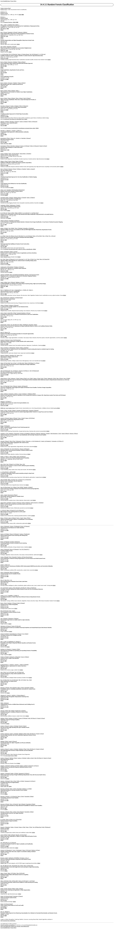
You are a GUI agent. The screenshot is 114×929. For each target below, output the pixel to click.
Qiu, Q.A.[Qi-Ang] (4, 587)
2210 (7, 429)
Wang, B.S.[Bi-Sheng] (29, 363)
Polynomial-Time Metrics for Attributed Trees (14, 119)
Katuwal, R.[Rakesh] (5, 355)
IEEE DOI (2, 43)
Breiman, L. (3, 17)
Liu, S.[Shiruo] (14, 487)
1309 (6, 246)
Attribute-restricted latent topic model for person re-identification (18, 249)
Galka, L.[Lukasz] (4, 495)
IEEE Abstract (3, 28)
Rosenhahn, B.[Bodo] (29, 687)
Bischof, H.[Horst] (43, 146)
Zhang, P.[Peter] (27, 518)
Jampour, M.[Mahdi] (5, 274)
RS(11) (2, 315)
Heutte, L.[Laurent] (31, 169)
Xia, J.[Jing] (3, 259)
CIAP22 (2, 529)
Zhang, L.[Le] (3, 190)
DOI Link (2, 21)
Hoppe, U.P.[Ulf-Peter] (30, 418)
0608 (7, 79)
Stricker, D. (16, 595)
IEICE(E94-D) (3, 35)
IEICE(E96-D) (3, 49)
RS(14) (2, 413)
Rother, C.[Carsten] (15, 827)
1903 (7, 309)
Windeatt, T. (7, 911)
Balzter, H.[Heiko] (4, 228)
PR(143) (2, 467)
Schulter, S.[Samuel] (5, 726)
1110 (7, 36)
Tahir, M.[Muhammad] (5, 370)
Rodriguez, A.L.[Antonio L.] (6, 649)
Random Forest (4, 9)
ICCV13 (2, 751)
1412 (6, 769)
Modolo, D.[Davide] (5, 657)
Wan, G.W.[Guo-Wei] (13, 881)
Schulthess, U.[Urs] (4, 433)
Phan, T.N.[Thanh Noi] (5, 386)
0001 (23, 14)
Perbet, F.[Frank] (4, 888)
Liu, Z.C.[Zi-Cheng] (28, 236)
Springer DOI (3, 79)
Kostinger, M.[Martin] (13, 718)
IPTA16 (2, 621)
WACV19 (2, 582)
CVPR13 (2, 245)
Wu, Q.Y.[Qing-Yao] (13, 54)
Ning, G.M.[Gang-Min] (44, 259)
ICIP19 (2, 567)
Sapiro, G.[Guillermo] (31, 587)
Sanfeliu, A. (14, 695)
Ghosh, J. (17, 24)
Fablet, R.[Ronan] (11, 835)
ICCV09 (2, 124)
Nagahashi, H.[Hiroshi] (13, 32)
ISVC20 (2, 559)
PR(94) (2, 300)
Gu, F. (6, 595)
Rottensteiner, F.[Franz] (14, 347)
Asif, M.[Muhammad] (34, 370)
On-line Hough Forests (9, 755)
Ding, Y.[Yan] (3, 464)
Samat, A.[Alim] (11, 213)
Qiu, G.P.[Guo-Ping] (17, 819)
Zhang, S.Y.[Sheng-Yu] (10, 259)
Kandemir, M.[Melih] (14, 765)
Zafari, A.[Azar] (4, 313)
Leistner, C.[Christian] (14, 726)
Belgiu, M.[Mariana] (5, 251)
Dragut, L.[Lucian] (13, 251)
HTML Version (4, 150)
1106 (6, 854)
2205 (7, 405)
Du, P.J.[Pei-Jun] (4, 213)
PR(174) (2, 513)
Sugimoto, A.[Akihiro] (22, 32)
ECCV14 (2, 860)
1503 (6, 792)
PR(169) (2, 505)
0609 (6, 102)
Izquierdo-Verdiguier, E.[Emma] (23, 313)
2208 (5, 414)
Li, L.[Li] (25, 259)
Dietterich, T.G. (4, 12)
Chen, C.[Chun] (45, 236)
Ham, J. (2, 24)
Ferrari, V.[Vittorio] (25, 657)
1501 (7, 800)
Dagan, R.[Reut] (23, 378)
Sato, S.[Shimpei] (11, 282)
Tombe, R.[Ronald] (4, 557)
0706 (7, 116)
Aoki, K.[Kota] (3, 46)
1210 (7, 823)
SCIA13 (2, 814)
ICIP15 (2, 667)
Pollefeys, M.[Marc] (35, 850)
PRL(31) (2, 156)
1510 (6, 684)
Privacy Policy (13, 1)
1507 (6, 691)
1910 (7, 351)
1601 (5, 661)
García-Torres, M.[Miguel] (6, 502)
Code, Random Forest (10, 408)
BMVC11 (2, 148)
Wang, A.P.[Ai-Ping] (5, 881)
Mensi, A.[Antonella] (5, 449)
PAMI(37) (2, 208)
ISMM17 (2, 613)
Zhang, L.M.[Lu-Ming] (37, 236)
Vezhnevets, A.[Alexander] (15, 657)
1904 (6, 584)
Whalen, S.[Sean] (4, 161)
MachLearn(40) (4, 14)
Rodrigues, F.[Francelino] (14, 433)
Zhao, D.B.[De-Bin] (21, 873)
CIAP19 (2, 575)
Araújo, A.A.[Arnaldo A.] (46, 441)
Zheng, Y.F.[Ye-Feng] (26, 850)
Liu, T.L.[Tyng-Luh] (12, 842)
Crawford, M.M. (11, 24)
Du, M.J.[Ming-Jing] (19, 510)
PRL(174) (2, 482)
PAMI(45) (2, 459)
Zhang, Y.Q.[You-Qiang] (5, 363)
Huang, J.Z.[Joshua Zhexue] (23, 54)
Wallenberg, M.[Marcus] (6, 626)
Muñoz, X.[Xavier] (21, 62)
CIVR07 (2, 85)
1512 (5, 232)
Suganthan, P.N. (13, 355)
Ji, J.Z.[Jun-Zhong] (4, 472)
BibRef (20, 14)
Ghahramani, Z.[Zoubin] (15, 205)
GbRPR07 (2, 115)
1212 (7, 58)
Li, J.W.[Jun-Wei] (12, 472)
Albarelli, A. (8, 130)
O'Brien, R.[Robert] (5, 305)
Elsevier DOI (3, 58)
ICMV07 (2, 899)
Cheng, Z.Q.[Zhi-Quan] (23, 881)
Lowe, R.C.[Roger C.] (23, 393)
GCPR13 (2, 783)
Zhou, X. (2, 580)
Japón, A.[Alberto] (12, 518)
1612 (6, 630)
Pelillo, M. (19, 130)
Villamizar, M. (3, 695)
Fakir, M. (6, 641)
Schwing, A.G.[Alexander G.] (6, 850)
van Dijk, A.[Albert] (12, 410)
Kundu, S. (31, 290)
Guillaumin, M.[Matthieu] (14, 858)
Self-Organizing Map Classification (8, 920)
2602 (7, 514)
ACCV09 (2, 845)
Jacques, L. (17, 664)
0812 (6, 134)
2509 (7, 506)
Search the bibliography (6, 926)
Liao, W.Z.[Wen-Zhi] (15, 324)
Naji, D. (2, 641)
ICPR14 (2, 768)
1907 (5, 321)
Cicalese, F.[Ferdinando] (15, 526)
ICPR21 (2, 544)
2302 (5, 437)
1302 (7, 201)
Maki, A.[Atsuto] (19, 888)
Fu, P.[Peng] (36, 363)
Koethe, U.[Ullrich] (24, 765)
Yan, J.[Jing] (36, 259)
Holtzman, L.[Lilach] (15, 378)
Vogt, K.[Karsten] (13, 687)
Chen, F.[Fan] (3, 672)
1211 (7, 179)
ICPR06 (2, 101)
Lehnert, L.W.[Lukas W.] (23, 386)
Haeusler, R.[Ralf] (4, 710)
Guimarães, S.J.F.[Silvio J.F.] (57, 441)
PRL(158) (2, 404)
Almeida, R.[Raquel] (5, 441)
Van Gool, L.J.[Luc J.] (24, 858)
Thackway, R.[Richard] (33, 410)
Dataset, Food (3, 863)
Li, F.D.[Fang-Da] (13, 796)
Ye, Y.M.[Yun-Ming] (5, 54)
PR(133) (2, 428)
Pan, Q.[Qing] (31, 259)
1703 (6, 622)
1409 (6, 737)
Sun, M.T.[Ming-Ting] (19, 672)
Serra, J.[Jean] (12, 610)
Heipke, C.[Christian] (24, 347)
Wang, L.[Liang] (4, 873)
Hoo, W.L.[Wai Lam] (5, 865)
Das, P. (13, 290)
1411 (7, 707)
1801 (7, 271)
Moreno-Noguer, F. (21, 695)
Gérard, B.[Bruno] (65, 433)
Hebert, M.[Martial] (24, 664)
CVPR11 (2, 853)
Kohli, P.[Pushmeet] (46, 827)
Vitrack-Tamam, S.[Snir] (5, 378)
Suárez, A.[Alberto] (31, 197)
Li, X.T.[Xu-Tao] (42, 54)
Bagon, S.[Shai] (22, 827)
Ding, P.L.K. (6, 580)
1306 (7, 50)
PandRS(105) (3, 215)
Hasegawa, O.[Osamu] (18, 896)
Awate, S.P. (7, 564)
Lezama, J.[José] (12, 587)
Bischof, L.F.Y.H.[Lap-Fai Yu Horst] (32, 274)
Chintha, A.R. (25, 290)
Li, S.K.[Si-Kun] (32, 881)
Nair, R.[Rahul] (12, 710)
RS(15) (2, 436)
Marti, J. (17, 90)
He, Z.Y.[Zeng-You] (27, 479)
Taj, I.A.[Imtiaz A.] (14, 370)
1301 (7, 165)
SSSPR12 (2, 185)
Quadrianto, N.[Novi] (5, 205)
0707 (5, 87)
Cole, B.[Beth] (11, 228)
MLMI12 (2, 178)
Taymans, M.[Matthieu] (25, 433)
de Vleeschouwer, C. (5, 664)
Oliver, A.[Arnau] (19, 98)
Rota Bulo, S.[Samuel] (14, 121)
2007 (7, 374)
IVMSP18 (2, 598)
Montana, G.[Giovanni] (19, 267)
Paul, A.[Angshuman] (5, 297)
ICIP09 (2, 883)
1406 (7, 194)
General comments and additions (8, 925)
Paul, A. (2, 290)
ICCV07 (2, 71)
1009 (7, 838)
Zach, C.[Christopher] (17, 850)
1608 (6, 645)
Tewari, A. (3, 595)
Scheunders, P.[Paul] (32, 324)
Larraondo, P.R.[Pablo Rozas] (22, 410)
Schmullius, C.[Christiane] (28, 228)
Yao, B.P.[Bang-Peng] (37, 827)
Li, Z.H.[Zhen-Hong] (34, 213)
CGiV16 (2, 644)
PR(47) (2, 192)
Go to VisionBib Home (5, 1)
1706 (7, 263)
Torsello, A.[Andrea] (14, 106)
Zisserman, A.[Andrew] (12, 62)
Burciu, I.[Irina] (4, 603)
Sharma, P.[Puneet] (14, 418)
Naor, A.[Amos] (60, 378)
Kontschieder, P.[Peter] (5, 138)
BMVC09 (2, 891)
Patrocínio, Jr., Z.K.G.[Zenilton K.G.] (33, 441)
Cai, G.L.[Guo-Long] (19, 259)
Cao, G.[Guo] (13, 363)
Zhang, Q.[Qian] (9, 819)
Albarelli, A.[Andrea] (5, 121)
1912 (7, 359)
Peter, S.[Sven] (13, 781)
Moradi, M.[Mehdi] (5, 634)
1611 (7, 637)
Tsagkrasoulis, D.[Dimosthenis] (7, 267)
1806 (6, 294)
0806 (6, 908)
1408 (7, 862)
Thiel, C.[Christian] (19, 228)
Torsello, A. (14, 130)
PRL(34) (2, 164)
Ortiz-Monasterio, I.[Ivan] (55, 433)
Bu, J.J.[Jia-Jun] (52, 236)
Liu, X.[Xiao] (3, 236)
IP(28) (2, 335)
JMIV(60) (2, 277)
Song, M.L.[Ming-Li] (10, 236)
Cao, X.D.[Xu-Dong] (14, 680)
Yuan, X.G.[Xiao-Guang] (5, 487)
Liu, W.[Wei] (29, 788)
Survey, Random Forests (6, 257)
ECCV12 (2, 822)
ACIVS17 (2, 605)
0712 (6, 900)
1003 (7, 157)
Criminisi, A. (18, 138)
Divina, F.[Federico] (26, 502)
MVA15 (2, 690)
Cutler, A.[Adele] (12, 456)
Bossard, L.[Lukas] (4, 858)
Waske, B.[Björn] (18, 213)
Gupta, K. (2, 564)
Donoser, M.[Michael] (25, 146)
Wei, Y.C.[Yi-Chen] (22, 680)
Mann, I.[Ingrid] (21, 418)
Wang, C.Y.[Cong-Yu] (11, 510)
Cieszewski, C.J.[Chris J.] (13, 393)
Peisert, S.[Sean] (11, 161)
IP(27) (2, 292)
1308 (7, 173)
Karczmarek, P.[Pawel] (12, 495)
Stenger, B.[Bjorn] (11, 888)
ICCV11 (2, 829)
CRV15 (2, 806)
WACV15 (2, 791)
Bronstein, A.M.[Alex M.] (21, 587)
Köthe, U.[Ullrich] (20, 781)
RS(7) (2, 223)
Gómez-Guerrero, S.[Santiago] (37, 502)
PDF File (2, 892)
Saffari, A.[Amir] (30, 758)
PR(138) (2, 451)
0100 (17, 22)
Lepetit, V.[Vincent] (13, 741)
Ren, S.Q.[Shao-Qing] (5, 680)
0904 (7, 110)
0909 (6, 125)
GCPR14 (2, 705)
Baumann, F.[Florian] (5, 687)
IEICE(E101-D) (3, 285)
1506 (6, 209)
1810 (7, 591)
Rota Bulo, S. (3, 130)
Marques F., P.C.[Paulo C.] (6, 401)
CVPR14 (2, 736)
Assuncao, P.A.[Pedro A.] (24, 370)
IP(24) (2, 238)
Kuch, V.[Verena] (13, 386)
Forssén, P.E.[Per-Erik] (16, 626)
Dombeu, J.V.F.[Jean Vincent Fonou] (24, 557)
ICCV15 (2, 141)
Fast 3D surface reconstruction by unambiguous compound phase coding (19, 128)
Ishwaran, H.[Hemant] (13, 305)
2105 (6, 545)
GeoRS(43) (3, 27)
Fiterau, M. (13, 138)
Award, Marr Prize (4, 143)
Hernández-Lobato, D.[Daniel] (7, 197)
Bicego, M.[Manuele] (5, 425)
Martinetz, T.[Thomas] (12, 603)
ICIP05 (2, 93)
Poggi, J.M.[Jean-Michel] (14, 153)
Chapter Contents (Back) (6, 8)
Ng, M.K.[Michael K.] (34, 54)
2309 (6, 460)
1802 (7, 278)
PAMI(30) (2, 64)
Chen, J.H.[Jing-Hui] (14, 804)
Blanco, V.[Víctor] (4, 518)
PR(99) (2, 358)
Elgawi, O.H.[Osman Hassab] (7, 896)
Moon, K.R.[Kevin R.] (21, 456)
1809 (6, 599)
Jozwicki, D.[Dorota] (5, 418)
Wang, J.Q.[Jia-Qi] (12, 479)
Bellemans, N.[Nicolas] (35, 433)
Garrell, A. (9, 695)
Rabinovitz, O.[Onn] (52, 378)
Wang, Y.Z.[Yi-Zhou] (12, 873)
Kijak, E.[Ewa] (12, 441)
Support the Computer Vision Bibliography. (20, 926)
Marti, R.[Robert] (27, 98)
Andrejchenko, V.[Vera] (5, 324)
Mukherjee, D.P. (7, 290)
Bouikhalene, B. (11, 641)
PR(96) (2, 342)
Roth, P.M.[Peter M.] (32, 718)
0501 (8, 28)
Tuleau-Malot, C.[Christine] (25, 153)
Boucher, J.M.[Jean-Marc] (21, 835)
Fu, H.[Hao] (3, 819)
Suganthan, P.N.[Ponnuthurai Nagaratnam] (16, 190)
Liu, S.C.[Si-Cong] (26, 213)
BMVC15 (2, 659)
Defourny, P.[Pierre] (74, 433)
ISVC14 (2, 799)
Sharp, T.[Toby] (29, 827)
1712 (7, 607)
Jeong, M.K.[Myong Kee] (15, 340)
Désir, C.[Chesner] (4, 169)
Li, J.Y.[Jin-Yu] (3, 510)
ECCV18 (2, 590)
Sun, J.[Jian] (29, 680)
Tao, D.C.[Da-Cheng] (19, 236)
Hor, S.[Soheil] (25, 634)
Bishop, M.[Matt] (19, 161)
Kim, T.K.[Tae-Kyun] (14, 865)
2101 (5, 397)
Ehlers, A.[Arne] (20, 687)
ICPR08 (2, 133)
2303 (7, 453)
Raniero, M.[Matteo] (5, 534)
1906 (7, 301)
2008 (5, 390)
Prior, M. (2, 911)
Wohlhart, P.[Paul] (4, 718)
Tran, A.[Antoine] (4, 618)
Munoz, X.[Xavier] (21, 83)
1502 (6, 240)
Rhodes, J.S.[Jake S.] (5, 456)
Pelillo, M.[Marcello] (23, 106)
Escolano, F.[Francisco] (15, 541)
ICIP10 (2, 876)
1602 (6, 142)
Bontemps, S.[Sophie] (45, 433)
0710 (6, 72)
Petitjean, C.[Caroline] (21, 169)
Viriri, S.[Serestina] (13, 557)
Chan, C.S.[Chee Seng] (28, 865)
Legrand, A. (12, 664)
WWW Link (3, 36)
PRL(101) (2, 269)
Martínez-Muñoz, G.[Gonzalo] (20, 197)
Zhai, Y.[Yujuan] (9, 464)
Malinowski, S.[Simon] (20, 441)
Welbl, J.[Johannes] (5, 703)
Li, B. (11, 580)
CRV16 (2, 628)
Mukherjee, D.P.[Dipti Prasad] (16, 297)
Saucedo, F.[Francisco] (17, 502)
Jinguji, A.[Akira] (4, 282)
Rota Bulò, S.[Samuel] (5, 106)
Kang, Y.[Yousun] (4, 32)
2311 (5, 491)
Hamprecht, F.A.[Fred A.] (33, 765)
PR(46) (2, 57)
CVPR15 (2, 682)
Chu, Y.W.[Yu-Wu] (4, 842)
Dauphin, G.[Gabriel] (28, 487)
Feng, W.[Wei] (20, 487)
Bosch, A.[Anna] (4, 62)
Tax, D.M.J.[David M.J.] (15, 449)
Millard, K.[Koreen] (5, 220)
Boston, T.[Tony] (4, 410)
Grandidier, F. (11, 595)
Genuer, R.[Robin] (4, 153)
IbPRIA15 (2, 698)
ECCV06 (2, 78)
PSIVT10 (2, 41)
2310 (7, 468)
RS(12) (2, 381)
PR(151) (2, 497)
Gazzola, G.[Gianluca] (5, 340)
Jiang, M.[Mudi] (4, 479)
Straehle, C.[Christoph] (5, 765)
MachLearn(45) (4, 19)
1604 (7, 255)
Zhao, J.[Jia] (22, 464)
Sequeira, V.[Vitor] (16, 649)
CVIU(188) (3, 350)
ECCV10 (2, 837)
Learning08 (3, 906)
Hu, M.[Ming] (16, 464)
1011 (6, 43)
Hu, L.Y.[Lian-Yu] (19, 479)
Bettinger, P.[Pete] (32, 393)
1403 (6, 753)
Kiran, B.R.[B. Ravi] (5, 610)
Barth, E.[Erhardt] (21, 603)
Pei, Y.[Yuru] (20, 865)
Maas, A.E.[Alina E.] (5, 347)
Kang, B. (2, 332)
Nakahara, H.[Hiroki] (20, 282)
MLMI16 (2, 636)
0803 (6, 66)
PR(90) (2, 308)
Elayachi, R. (18, 641)
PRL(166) (2, 444)
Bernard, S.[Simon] (12, 169)
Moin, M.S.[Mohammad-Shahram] (17, 274)
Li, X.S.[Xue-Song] (20, 363)
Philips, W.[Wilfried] (24, 324)
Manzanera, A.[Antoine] (13, 618)
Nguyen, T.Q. (7, 332)
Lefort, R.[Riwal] (4, 835)
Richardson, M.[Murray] (14, 220)
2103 (7, 561)
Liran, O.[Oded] (67, 378)
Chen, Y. (6, 24)
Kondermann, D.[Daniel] (20, 710)
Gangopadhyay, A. (18, 290)
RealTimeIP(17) (4, 373)
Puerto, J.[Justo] (19, 518)
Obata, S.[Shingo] (4, 393)
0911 (6, 885)
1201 (6, 831)
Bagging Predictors (8, 22)
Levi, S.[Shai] (30, 378)
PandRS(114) (3, 254)
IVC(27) (2, 108)
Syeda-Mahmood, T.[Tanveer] (15, 634)
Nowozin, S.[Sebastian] (5, 827)
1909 (7, 344)
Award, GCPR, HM (4, 786)
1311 (7, 785)
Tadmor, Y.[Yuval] (37, 378)
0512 (6, 94)
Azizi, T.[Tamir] (44, 378)
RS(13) (2, 396)
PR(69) (2, 262)
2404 (7, 499)
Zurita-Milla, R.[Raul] (11, 313)
